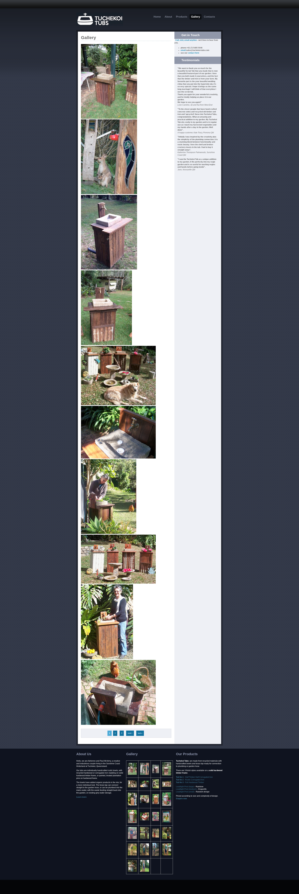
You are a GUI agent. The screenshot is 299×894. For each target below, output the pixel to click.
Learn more (81, 797)
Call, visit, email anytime (186, 40)
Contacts (209, 16)
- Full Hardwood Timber (190, 782)
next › (130, 733)
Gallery (195, 16)
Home (157, 16)
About (168, 16)
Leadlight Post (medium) (186, 789)
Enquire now (181, 799)
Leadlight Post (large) (185, 787)
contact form (193, 53)
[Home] (99, 25)
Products (181, 16)
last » (140, 733)
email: (183, 50)
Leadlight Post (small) (185, 792)
